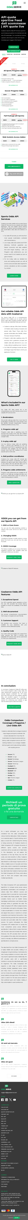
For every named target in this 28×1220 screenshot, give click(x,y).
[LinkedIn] (6, 1100)
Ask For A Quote (14, 707)
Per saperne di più (14, 51)
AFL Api (3, 1137)
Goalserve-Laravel (7, 1168)
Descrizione (17, 54)
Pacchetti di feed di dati (9, 1163)
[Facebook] (2, 1100)
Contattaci (14, 47)
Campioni (23, 54)
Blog (3, 1170)
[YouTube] (14, 1100)
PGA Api (3, 1158)
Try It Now (14, 359)
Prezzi (4, 54)
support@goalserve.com (9, 1092)
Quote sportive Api (7, 1112)
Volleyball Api (6, 1144)
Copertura (10, 54)
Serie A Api (4, 1153)
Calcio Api (4, 1107)
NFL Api (3, 1116)
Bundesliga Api (6, 1151)
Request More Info (14, 643)
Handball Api (5, 1142)
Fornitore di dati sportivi (10, 1205)
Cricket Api (5, 1114)
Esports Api (5, 1132)
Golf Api (4, 1128)
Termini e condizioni (8, 1177)
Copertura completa (14, 787)
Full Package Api (7, 1146)
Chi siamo (14, 1076)
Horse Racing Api (7, 1130)
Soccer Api (4, 1109)
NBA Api (3, 1121)
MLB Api (3, 1118)
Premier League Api (7, 1149)
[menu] (25, 3)
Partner (4, 1186)
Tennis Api (4, 1125)
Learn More (14, 275)
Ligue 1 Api (4, 1156)
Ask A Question (14, 482)
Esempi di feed (6, 1165)
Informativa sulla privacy (10, 1179)
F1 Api (3, 1135)
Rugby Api (4, 1139)
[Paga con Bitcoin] (14, 174)
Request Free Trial (14, 557)
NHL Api (3, 1123)
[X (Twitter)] (10, 1100)
